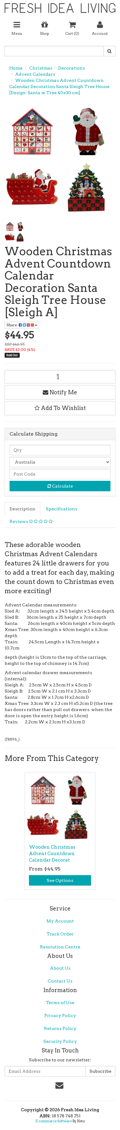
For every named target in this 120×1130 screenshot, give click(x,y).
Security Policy (60, 1041)
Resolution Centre (60, 946)
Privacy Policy (60, 1015)
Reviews (19, 521)
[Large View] (15, 231)
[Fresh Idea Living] (60, 5)
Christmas (40, 68)
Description (22, 508)
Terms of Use (60, 1002)
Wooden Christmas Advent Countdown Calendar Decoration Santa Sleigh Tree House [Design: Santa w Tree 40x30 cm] (59, 86)
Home (15, 68)
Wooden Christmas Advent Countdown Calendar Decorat (52, 853)
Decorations (71, 68)
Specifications (61, 508)
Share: (12, 325)
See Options (60, 880)
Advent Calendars (35, 74)
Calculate (62, 486)
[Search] (109, 51)
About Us (60, 968)
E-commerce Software (53, 1121)
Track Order (60, 933)
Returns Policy (60, 1028)
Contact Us (60, 981)
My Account (60, 921)
